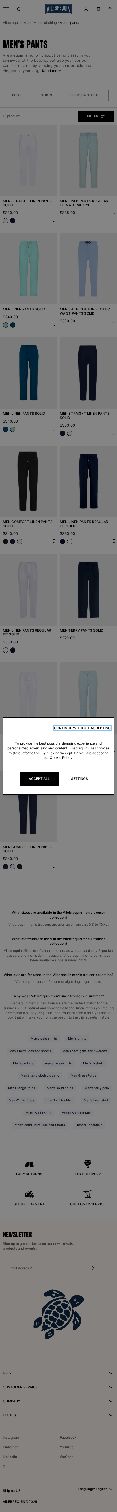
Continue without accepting (82, 728)
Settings (79, 778)
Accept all (39, 778)
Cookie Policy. (61, 757)
